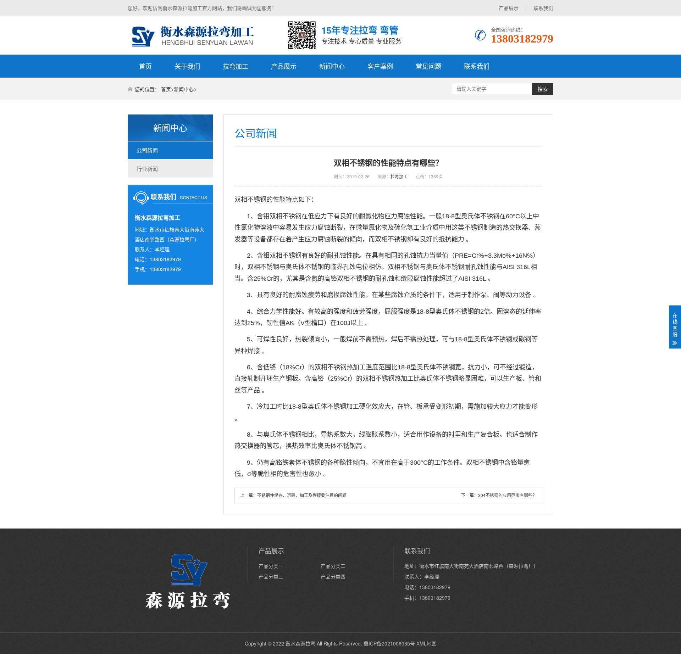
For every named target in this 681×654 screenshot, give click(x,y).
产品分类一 (271, 565)
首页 (145, 66)
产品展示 (509, 7)
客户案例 (380, 66)
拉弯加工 (235, 66)
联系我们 (543, 7)
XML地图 (426, 643)
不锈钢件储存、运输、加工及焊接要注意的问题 (302, 495)
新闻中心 (332, 66)
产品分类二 (333, 565)
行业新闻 (147, 168)
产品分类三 (271, 576)
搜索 (543, 89)
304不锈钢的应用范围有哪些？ (507, 495)
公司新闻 (147, 150)
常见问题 (428, 66)
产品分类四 (333, 576)
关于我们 (187, 66)
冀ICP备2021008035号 (389, 643)
